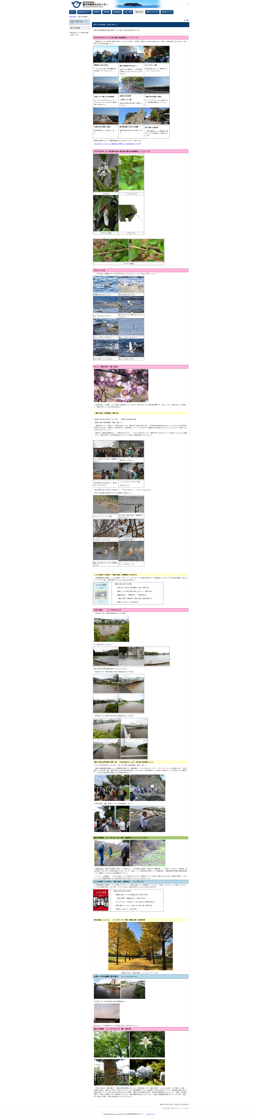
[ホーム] (116, 4)
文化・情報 (128, 12)
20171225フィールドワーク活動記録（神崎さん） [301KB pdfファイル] (116, 144)
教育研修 (106, 12)
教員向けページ (167, 12)
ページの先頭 (184, 1108)
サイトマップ (150, 1114)
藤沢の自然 (139, 12)
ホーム (73, 12)
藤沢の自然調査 (75, 28)
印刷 (186, 20)
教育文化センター (84, 12)
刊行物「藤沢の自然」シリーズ (78, 22)
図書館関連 (117, 12)
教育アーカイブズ (152, 12)
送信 (165, 1108)
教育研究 (97, 12)
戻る (176, 1108)
